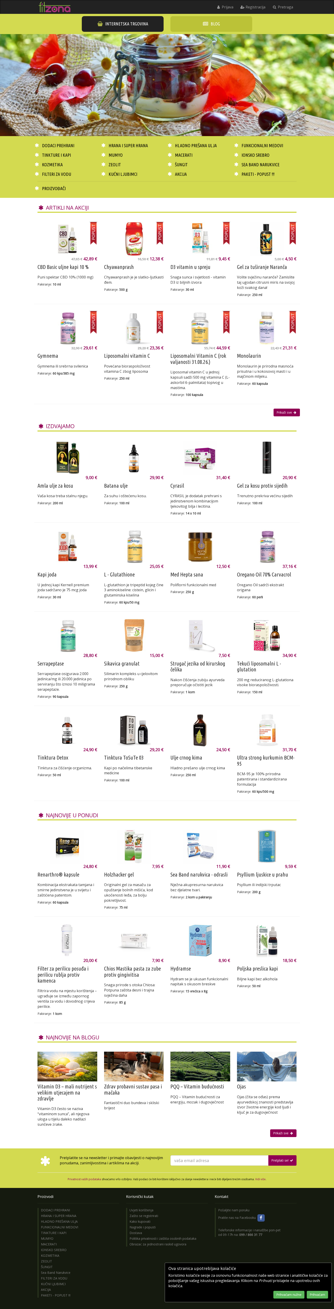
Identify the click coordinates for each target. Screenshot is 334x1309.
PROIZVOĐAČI (54, 188)
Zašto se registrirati (144, 1216)
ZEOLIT (115, 164)
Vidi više (260, 1179)
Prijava (227, 7)
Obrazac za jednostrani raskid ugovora (158, 1244)
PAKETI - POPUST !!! (258, 174)
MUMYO (116, 155)
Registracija (255, 7)
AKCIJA (181, 174)
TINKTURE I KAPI (56, 155)
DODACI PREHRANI (58, 145)
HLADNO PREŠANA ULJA (196, 145)
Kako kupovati (140, 1221)
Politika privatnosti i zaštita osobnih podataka (163, 1238)
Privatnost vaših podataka (84, 1179)
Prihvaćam (317, 1294)
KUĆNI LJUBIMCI (123, 174)
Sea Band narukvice (260, 164)
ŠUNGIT (181, 164)
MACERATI (183, 155)
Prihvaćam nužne (289, 1294)
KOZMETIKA (52, 164)
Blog (215, 23)
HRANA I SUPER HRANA (128, 145)
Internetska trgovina (126, 23)
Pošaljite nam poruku (233, 1210)
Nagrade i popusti (143, 1227)
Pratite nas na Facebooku (237, 1217)
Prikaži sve (285, 412)
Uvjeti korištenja (141, 1210)
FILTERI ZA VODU (56, 174)
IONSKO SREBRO (255, 155)
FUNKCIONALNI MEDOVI (262, 145)
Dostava (136, 1233)
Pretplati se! (280, 1160)
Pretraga (285, 7)
